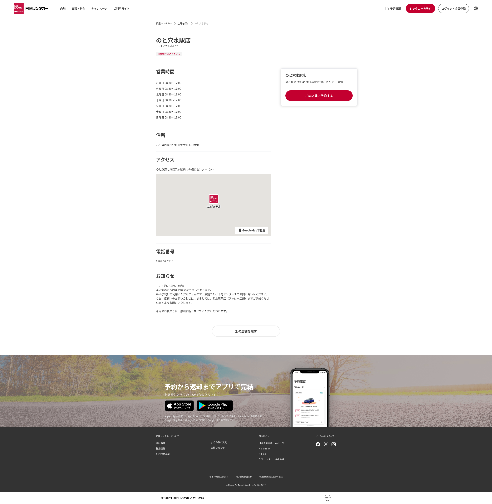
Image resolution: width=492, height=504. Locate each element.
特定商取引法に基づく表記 (271, 476)
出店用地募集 (163, 453)
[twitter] (326, 444)
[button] (214, 199)
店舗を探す (183, 23)
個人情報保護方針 (244, 476)
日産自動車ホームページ (271, 443)
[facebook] (318, 444)
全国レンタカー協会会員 (271, 459)
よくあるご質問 (219, 442)
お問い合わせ (218, 447)
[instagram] (333, 444)
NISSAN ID (264, 448)
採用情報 (160, 448)
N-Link (262, 453)
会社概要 (160, 443)
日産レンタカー (164, 23)
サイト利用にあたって (219, 476)
